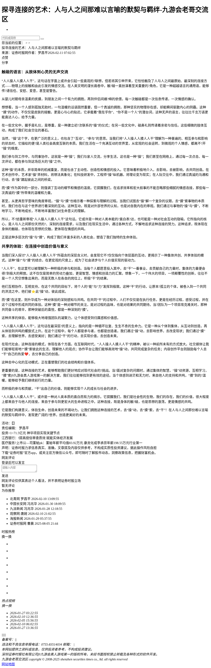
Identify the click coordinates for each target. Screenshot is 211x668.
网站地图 (8, 664)
